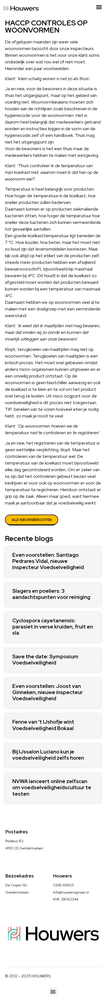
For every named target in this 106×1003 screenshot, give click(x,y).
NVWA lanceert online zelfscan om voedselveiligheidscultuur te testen (51, 787)
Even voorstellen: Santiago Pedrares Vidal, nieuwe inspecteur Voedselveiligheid (48, 561)
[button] (99, 7)
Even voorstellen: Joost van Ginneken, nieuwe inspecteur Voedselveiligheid (47, 692)
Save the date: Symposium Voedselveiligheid (45, 659)
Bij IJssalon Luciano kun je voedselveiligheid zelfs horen (48, 754)
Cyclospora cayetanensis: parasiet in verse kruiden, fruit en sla (52, 626)
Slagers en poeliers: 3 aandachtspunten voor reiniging (51, 594)
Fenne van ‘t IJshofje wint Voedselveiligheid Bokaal (43, 724)
